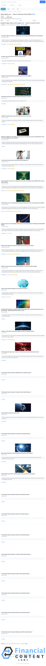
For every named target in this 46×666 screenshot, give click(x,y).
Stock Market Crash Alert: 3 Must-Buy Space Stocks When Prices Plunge (18, 473)
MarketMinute (4, 44)
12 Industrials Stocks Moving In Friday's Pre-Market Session (15, 514)
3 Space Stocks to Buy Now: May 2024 (10, 413)
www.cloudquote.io (31, 654)
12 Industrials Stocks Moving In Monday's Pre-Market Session (16, 593)
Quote (8, 20)
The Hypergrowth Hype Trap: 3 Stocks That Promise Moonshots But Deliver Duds (20, 351)
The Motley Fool (4, 63)
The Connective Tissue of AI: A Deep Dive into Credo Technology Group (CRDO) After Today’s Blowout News (22, 181)
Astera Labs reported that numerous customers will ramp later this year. (16, 60)
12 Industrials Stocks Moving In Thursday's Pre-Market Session (16, 433)
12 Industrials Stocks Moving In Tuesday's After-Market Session (16, 392)
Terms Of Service (34, 656)
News (6, 11)
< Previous (3, 24)
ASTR (33, 14)
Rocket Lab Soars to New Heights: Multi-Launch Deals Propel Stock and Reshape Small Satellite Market (23, 224)
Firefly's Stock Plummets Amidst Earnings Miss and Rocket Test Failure (17, 245)
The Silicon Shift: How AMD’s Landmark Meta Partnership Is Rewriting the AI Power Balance (22, 35)
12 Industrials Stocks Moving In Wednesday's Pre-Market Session (16, 372)
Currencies (10, 11)
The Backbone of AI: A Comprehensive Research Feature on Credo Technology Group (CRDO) (22, 202)
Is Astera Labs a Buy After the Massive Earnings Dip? (14, 56)
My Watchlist (12, 5)
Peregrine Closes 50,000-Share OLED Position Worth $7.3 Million (16, 75)
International (15, 11)
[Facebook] (21, 660)
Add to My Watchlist (17, 18)
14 (21, 24)
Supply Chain (19, 44)
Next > (26, 24)
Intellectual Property (12, 84)
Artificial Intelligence (11, 44)
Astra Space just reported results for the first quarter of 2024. (14, 100)
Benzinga (3, 146)
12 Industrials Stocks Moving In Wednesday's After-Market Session (17, 632)
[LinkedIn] (24, 660)
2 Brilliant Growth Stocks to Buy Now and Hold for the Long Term (16, 116)
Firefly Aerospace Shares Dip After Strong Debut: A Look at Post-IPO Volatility (19, 266)
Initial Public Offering (15, 190)
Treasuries (19, 11)
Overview (3, 11)
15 (23, 24)
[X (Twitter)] (19, 660)
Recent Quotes (3, 5)
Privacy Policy (26, 656)
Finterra (3, 190)
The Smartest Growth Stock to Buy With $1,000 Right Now (15, 160)
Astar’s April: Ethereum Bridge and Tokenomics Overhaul (14, 288)
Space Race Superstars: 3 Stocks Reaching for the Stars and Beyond (17, 453)
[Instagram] (27, 660)
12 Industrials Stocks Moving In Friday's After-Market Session (15, 494)
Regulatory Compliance (18, 84)
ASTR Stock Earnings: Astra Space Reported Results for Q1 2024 (16, 96)
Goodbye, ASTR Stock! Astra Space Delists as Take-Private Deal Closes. (18, 331)
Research (34, 20)
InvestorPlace (4, 103)
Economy (16, 44)
